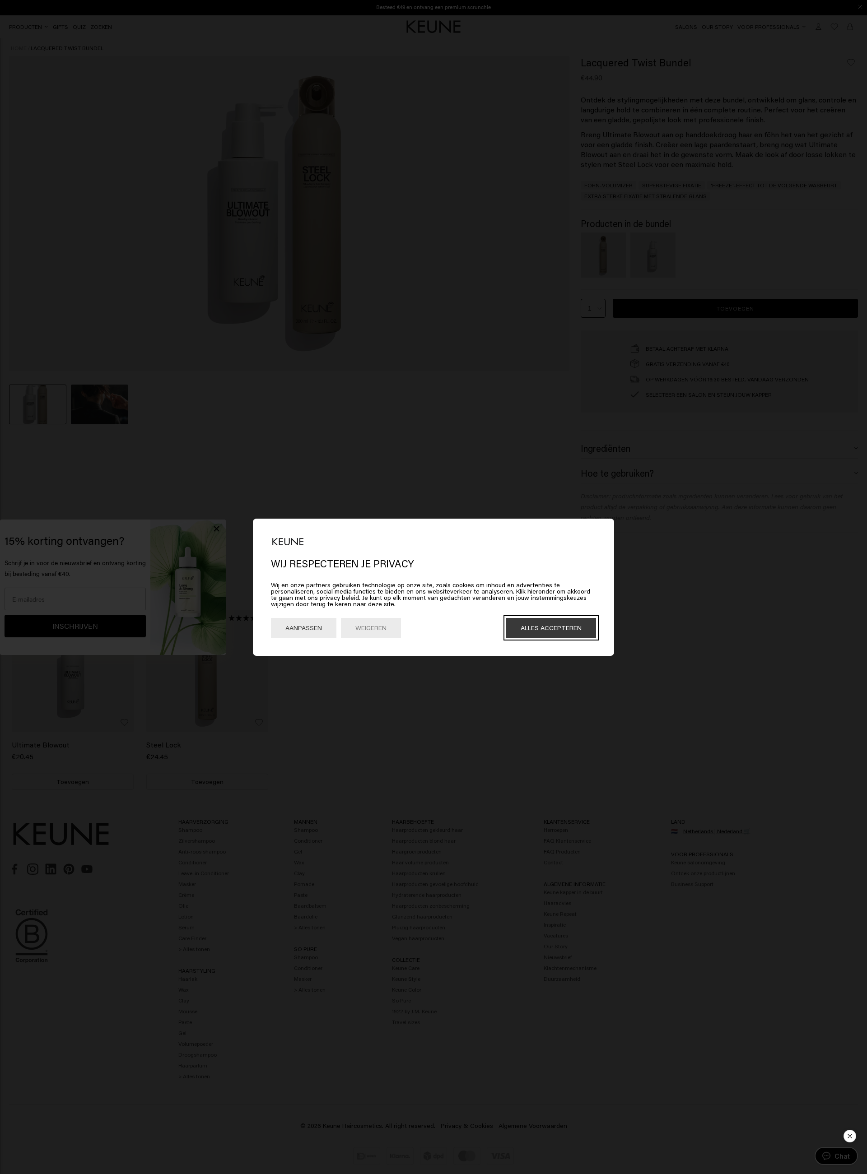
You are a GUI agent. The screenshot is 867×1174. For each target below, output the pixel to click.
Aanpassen (303, 627)
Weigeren (371, 627)
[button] (850, 1136)
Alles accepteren (551, 627)
